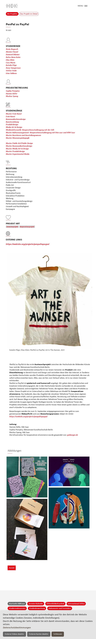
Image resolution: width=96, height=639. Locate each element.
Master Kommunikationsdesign (19, 146)
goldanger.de (72, 435)
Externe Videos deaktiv (14, 634)
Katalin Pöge (11, 65)
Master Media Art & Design (17, 149)
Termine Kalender (35, 603)
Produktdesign (12, 124)
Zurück (12, 568)
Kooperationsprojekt (27, 227)
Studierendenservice (17, 608)
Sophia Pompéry (13, 91)
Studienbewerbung (37, 608)
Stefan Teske (11, 70)
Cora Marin (10, 63)
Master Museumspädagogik (17, 138)
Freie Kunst (10, 116)
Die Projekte (12, 14)
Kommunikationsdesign (16, 119)
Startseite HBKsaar (17, 603)
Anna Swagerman (13, 68)
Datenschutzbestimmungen (17, 627)
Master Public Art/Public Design (19, 143)
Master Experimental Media (17, 154)
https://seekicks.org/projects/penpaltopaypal (27, 244)
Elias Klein (10, 60)
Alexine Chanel (12, 52)
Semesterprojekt (12, 227)
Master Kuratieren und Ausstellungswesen (23, 135)
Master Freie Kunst (14, 114)
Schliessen (58, 634)
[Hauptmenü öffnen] (85, 5)
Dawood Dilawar (13, 54)
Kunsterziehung (12, 122)
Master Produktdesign (15, 151)
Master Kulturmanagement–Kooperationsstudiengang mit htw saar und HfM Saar (40, 132)
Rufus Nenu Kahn (13, 57)
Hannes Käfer (11, 93)
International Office (76, 603)
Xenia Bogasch (12, 49)
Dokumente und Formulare (59, 608)
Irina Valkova (11, 73)
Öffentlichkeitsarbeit (55, 603)
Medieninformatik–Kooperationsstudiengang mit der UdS (30, 130)
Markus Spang (12, 96)
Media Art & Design (14, 127)
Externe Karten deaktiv (38, 634)
